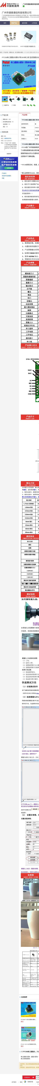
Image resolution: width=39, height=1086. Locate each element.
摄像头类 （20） (7, 119)
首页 (1, 52)
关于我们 (14, 1082)
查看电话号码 (7, 138)
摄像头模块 (34, 1057)
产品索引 (4, 173)
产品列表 (6, 52)
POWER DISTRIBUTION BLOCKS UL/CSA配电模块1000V (16, 46)
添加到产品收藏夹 (6, 176)
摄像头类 (11, 52)
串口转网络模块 (25, 1059)
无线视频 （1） (7, 124)
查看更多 (9, 154)
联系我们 (22, 1082)
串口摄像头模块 (19, 52)
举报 (14, 105)
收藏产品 (6, 105)
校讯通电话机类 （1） (8, 122)
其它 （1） (5, 127)
